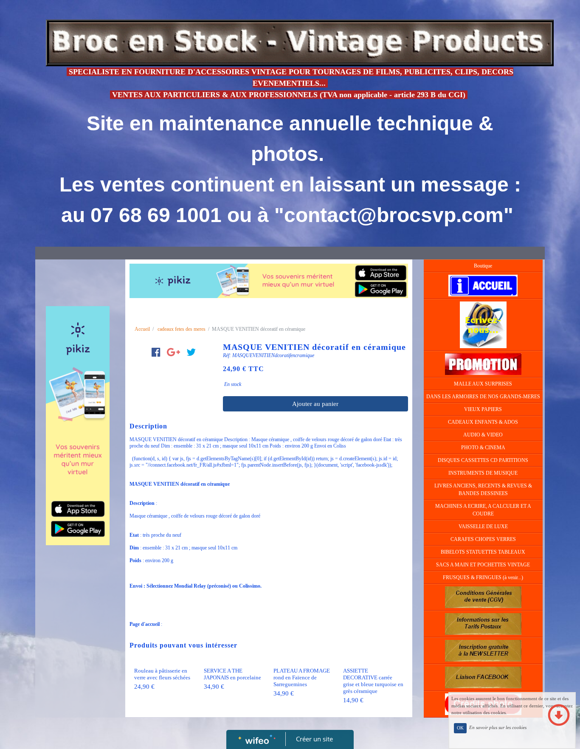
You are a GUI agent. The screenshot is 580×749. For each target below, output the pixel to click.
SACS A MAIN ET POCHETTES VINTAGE (483, 565)
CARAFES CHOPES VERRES (483, 539)
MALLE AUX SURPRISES (483, 384)
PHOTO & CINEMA (483, 448)
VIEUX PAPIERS (483, 409)
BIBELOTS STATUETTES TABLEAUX (483, 552)
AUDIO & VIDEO (483, 435)
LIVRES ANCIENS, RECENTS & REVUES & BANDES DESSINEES (483, 489)
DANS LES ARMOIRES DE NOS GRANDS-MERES (483, 397)
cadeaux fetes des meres (182, 329)
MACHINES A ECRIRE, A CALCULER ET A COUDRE (483, 510)
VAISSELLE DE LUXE (483, 526)
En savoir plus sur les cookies (498, 727)
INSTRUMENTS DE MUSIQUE (483, 473)
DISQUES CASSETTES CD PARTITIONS (483, 460)
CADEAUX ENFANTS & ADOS (483, 422)
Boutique (483, 266)
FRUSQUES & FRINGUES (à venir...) (483, 577)
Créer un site (314, 739)
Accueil (142, 329)
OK (460, 728)
